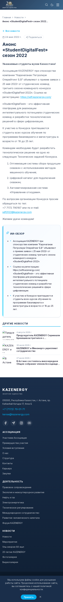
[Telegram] (13, 423)
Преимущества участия (15, 443)
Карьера (7, 468)
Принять (28, 597)
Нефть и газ (8, 497)
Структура (8, 458)
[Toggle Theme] (52, 4)
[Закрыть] (40, 597)
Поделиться (35, 37)
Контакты (7, 463)
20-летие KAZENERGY (13, 552)
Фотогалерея (9, 557)
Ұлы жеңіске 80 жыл (13, 547)
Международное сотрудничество (20, 513)
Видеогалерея (10, 562)
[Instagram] (21, 423)
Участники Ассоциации (14, 438)
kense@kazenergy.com (15, 414)
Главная (6, 17)
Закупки (6, 473)
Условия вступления (13, 448)
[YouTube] (29, 423)
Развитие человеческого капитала (21, 518)
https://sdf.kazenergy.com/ (35, 97)
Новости (19, 17)
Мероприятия (9, 542)
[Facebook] (5, 423)
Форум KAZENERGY (12, 523)
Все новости (13, 31)
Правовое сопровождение (16, 487)
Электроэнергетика (13, 502)
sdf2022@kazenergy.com (17, 212)
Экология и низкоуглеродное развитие (23, 492)
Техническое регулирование (17, 507)
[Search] (46, 5)
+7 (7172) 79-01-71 (13, 409)
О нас (5, 453)
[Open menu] (58, 5)
